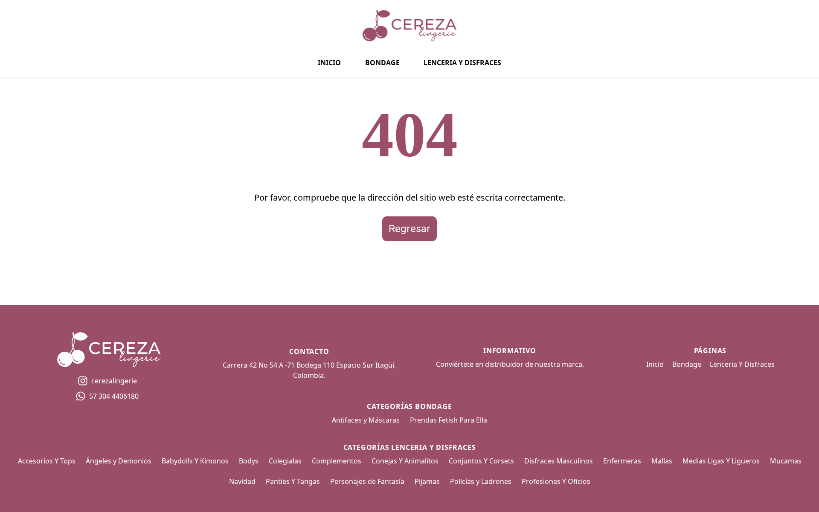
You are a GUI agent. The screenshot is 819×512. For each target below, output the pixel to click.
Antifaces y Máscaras (366, 420)
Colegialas (285, 461)
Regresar (409, 229)
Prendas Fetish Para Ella (448, 420)
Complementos (336, 461)
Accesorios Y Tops (47, 461)
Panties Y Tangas (293, 481)
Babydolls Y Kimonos (195, 461)
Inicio (329, 62)
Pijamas (427, 481)
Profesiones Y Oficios (556, 481)
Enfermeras (622, 461)
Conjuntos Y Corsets (481, 461)
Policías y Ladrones (480, 481)
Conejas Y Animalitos (405, 461)
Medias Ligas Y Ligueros (721, 461)
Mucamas (786, 461)
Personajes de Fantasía (367, 481)
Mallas (661, 461)
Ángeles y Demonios (118, 461)
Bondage (382, 62)
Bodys (248, 461)
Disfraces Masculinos (558, 461)
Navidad (242, 481)
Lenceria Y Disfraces (462, 62)
